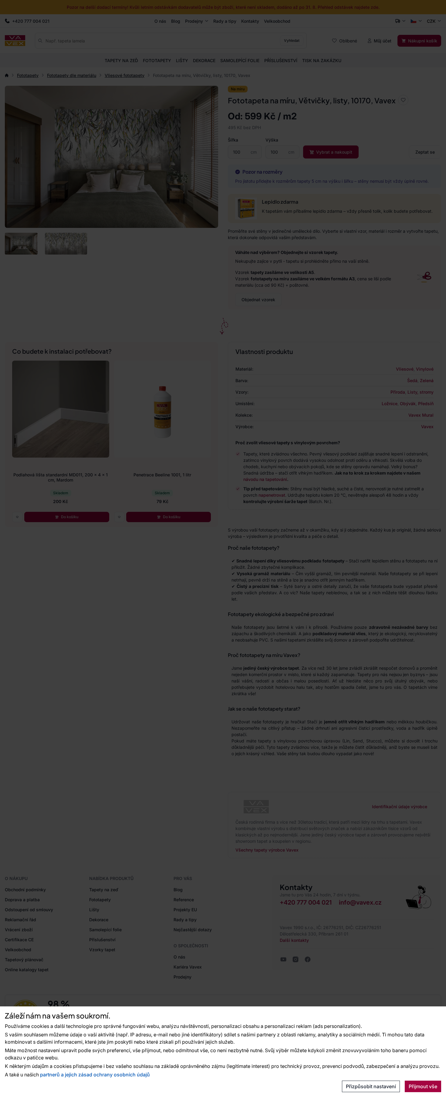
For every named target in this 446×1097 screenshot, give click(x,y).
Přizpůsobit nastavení (371, 1086)
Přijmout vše (423, 1086)
